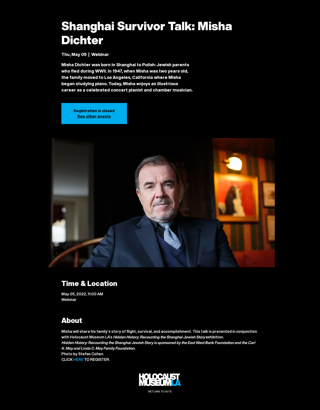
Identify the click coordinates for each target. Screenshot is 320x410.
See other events (94, 116)
